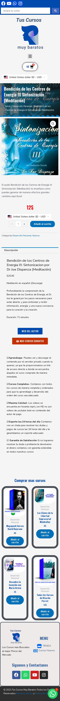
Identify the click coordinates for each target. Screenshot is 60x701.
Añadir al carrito (42, 224)
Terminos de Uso (24, 693)
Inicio (7, 106)
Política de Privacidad (45, 693)
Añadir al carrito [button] (15, 541)
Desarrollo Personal (22, 106)
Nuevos (36, 235)
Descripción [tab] (11, 250)
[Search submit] (55, 11)
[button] (30, 56)
